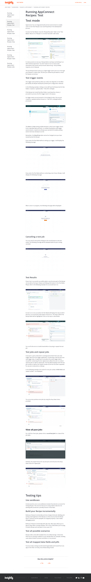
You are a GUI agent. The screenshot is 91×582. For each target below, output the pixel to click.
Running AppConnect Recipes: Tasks (11, 56)
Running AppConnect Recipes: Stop (11, 40)
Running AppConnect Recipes (42, 7)
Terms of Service (57, 577)
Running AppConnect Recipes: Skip (11, 48)
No (49, 563)
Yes (42, 563)
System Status (78, 2)
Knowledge (15, 7)
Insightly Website (34, 577)
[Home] (9, 2)
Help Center (20, 2)
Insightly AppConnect (26, 7)
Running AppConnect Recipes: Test (10, 23)
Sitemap (46, 577)
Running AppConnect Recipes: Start (11, 31)
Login (85, 2)
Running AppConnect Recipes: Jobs (11, 65)
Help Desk (7, 7)
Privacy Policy (69, 577)
